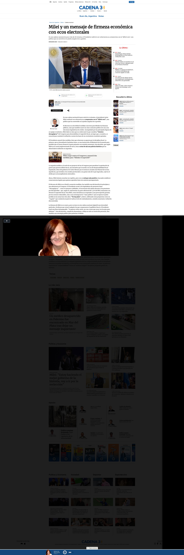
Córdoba (92, 11)
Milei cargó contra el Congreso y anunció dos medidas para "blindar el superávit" (80, 157)
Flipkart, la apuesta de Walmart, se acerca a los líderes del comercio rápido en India (124, 71)
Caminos (60, 2)
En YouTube (94, 2)
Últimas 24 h (87, 2)
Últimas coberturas (79, 2)
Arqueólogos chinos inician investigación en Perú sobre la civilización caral (123, 55)
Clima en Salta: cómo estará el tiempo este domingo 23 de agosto (123, 87)
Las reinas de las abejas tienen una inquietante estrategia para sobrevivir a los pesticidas (124, 79)
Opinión (65, 2)
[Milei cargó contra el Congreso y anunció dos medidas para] (55, 157)
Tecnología (120, 68)
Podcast (116, 145)
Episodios (57, 104)
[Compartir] (68, 110)
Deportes (55, 2)
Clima (100, 2)
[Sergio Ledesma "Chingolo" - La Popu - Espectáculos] (116, 129)
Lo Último (79, 11)
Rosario (99, 11)
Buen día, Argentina (88, 16)
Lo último (123, 48)
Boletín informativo (67, 154)
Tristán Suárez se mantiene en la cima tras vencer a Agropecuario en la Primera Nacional (124, 63)
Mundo (105, 11)
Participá (132, 2)
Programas (71, 2)
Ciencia (119, 76)
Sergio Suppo (54, 128)
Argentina (85, 11)
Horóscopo (105, 2)
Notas (101, 16)
